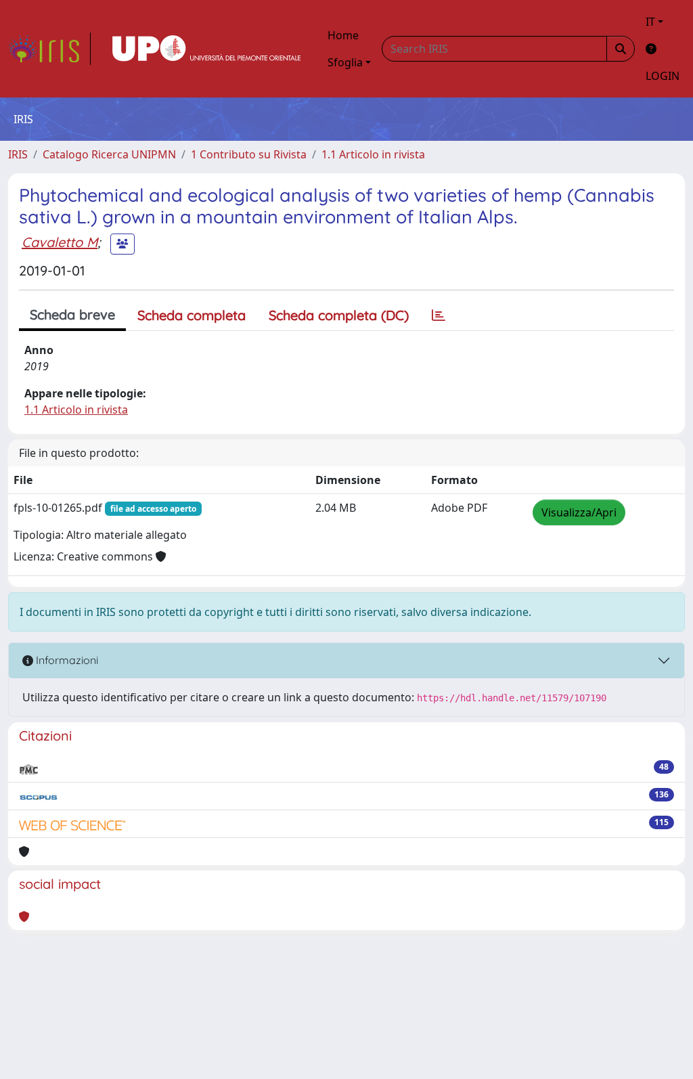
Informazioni (65, 660)
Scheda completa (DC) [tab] (339, 315)
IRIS (18, 154)
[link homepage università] (206, 48)
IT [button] (650, 21)
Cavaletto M (59, 242)
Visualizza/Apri (579, 512)
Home (343, 35)
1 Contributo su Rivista (249, 154)
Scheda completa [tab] (191, 315)
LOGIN (662, 75)
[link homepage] (49, 48)
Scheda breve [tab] (72, 314)
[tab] (438, 315)
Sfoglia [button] (345, 62)
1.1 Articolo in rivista (373, 154)
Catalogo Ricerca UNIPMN (109, 154)
